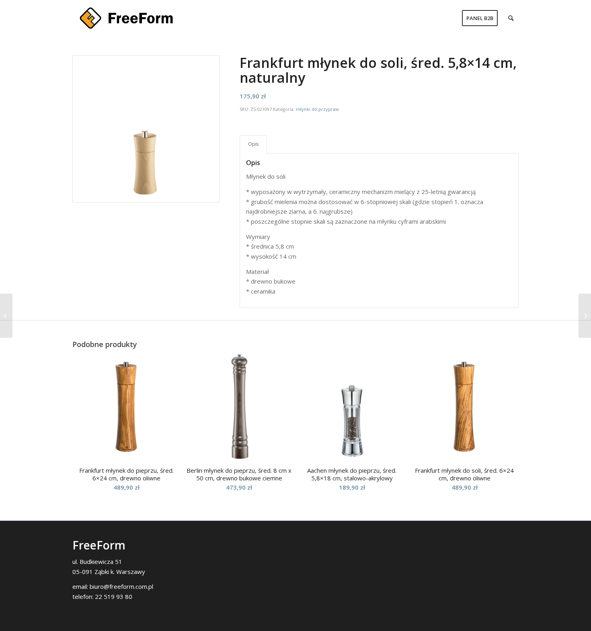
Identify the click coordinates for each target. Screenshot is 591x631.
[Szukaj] (511, 18)
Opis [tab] (253, 144)
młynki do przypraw (317, 109)
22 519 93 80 (113, 596)
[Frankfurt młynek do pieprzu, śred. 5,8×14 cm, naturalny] (6, 316)
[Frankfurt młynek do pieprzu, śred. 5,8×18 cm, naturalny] (585, 316)
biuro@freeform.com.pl (121, 586)
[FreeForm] (126, 18)
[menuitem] (480, 18)
